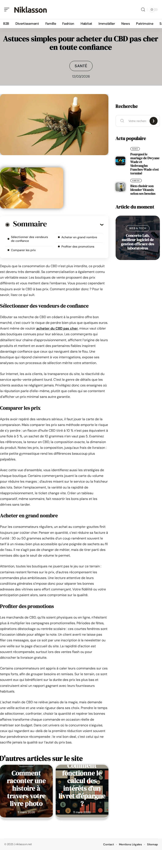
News (135, 149)
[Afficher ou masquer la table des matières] (75, 224)
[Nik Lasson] (30, 9)
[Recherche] (143, 9)
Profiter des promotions (77, 246)
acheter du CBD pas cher (57, 328)
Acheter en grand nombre (79, 237)
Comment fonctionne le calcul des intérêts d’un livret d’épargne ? (82, 784)
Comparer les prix (23, 250)
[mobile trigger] (7, 9)
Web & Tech (137, 228)
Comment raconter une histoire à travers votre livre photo (26, 788)
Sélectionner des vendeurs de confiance (29, 239)
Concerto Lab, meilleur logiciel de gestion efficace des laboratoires (137, 242)
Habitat (136, 180)
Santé (81, 65)
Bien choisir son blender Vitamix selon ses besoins (142, 189)
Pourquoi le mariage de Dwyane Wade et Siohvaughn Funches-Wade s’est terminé (144, 163)
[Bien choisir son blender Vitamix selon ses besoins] (120, 187)
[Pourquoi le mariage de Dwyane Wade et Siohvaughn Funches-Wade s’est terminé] (120, 161)
